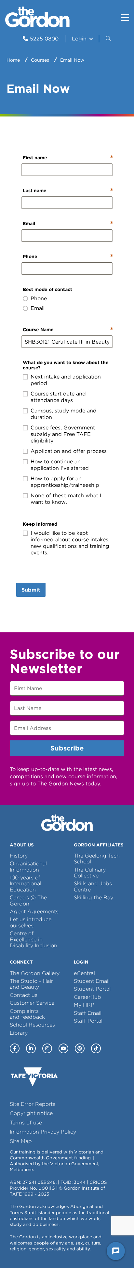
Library (19, 1033)
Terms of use (26, 1123)
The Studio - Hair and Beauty (31, 984)
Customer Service (32, 1003)
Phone (30, 256)
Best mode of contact (47, 289)
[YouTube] (63, 1048)
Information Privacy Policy (43, 1132)
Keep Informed (40, 524)
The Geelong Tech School (97, 859)
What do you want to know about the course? (66, 365)
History (19, 856)
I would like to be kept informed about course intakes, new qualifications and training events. (70, 543)
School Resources (32, 1025)
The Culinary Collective (90, 873)
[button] (109, 38)
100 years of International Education (25, 883)
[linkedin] (31, 1048)
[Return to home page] (37, 26)
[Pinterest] (80, 1048)
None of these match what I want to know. (66, 498)
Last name (35, 190)
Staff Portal (88, 1021)
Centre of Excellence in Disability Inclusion (33, 939)
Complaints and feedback (27, 1014)
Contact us (23, 995)
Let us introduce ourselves (30, 922)
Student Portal (92, 989)
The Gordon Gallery (35, 973)
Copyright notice (31, 1113)
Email (29, 223)
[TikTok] (96, 1048)
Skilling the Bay (93, 897)
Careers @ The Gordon (28, 900)
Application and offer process (69, 451)
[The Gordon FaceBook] (15, 1048)
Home (13, 60)
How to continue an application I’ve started (60, 464)
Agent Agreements (34, 911)
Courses (40, 60)
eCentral (84, 973)
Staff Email (87, 1013)
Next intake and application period (66, 380)
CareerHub (87, 997)
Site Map (21, 1141)
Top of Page (42, 1251)
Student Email (92, 981)
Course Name (38, 329)
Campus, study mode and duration (64, 414)
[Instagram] (47, 1048)
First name (35, 157)
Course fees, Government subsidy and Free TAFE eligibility (63, 434)
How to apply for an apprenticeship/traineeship (65, 481)
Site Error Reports (32, 1104)
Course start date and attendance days (58, 397)
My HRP (84, 1005)
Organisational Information (28, 866)
